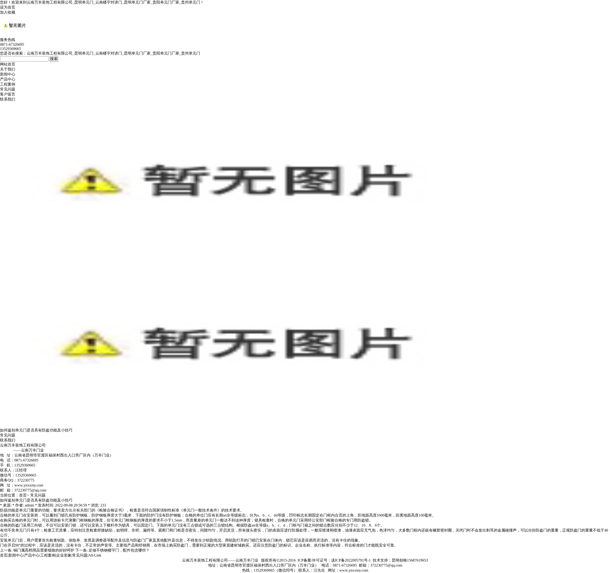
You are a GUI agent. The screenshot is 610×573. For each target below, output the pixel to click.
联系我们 (7, 99)
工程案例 (7, 84)
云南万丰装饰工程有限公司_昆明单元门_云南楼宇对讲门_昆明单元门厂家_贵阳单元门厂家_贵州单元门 (113, 2)
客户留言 (7, 94)
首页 (23, 495)
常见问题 (7, 89)
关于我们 (7, 69)
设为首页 (7, 7)
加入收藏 (7, 12)
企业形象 (63, 555)
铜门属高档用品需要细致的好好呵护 (43, 550)
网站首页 (7, 64)
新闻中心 (7, 74)
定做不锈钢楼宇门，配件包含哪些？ (119, 550)
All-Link (94, 555)
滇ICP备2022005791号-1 (351, 560)
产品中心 (7, 79)
